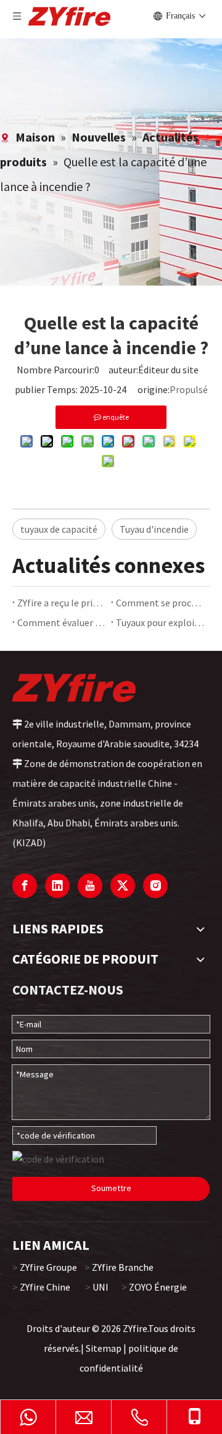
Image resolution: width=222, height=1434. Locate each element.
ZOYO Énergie (158, 1287)
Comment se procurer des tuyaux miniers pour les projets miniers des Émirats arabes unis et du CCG (160, 602)
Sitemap (103, 1348)
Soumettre (111, 1188)
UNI (100, 1287)
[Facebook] (24, 885)
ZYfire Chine (45, 1287)
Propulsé (189, 389)
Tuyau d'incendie (154, 529)
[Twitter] (122, 885)
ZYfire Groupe (48, 1267)
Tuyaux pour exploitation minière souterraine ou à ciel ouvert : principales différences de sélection (160, 622)
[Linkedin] (57, 885)
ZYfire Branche (123, 1267)
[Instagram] (155, 885)
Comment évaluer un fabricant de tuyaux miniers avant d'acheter (61, 622)
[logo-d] (74, 687)
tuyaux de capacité (58, 529)
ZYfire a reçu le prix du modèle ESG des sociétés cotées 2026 (61, 602)
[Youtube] (90, 885)
